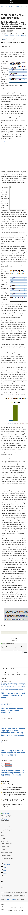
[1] (20, 576)
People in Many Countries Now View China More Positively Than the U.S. (13, 800)
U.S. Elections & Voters (5, 666)
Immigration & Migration (7, 830)
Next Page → (14, 640)
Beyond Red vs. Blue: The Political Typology (12, 805)
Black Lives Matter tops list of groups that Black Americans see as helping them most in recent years (13, 731)
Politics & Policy (5, 824)
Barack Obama (4, 658)
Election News (4, 660)
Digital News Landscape (12, 658)
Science (3, 849)
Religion (3, 836)
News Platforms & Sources (15, 662)
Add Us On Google (10, 39)
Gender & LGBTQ (5, 841)
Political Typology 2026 (9, 784)
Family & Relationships (6, 843)
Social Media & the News (20, 664)
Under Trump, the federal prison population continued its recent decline (13, 752)
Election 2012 (20, 658)
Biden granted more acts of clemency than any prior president (13, 695)
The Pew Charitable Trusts (11, 899)
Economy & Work (5, 846)
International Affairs (6, 827)
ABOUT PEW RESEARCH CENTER (7, 891)
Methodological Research (7, 858)
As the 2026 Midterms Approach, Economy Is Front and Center (12, 788)
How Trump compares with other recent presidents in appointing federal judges (12, 772)
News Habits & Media (6, 855)
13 (16, 638)
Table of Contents (6, 46)
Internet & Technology (6, 852)
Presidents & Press (4, 664)
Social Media (11, 664)
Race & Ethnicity (5, 833)
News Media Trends (5, 662)
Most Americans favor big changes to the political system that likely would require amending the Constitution (14, 794)
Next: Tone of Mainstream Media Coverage (14, 632)
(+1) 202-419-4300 (5, 819)
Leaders (15, 660)
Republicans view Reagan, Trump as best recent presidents (12, 710)
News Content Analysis (22, 660)
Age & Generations (5, 839)
